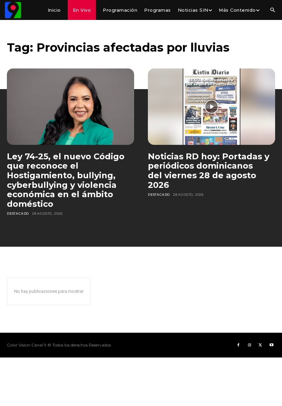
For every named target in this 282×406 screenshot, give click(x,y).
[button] (272, 10)
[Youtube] (271, 345)
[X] (260, 345)
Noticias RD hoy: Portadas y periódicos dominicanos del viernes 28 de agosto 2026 (208, 170)
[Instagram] (249, 345)
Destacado (18, 213)
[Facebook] (238, 345)
